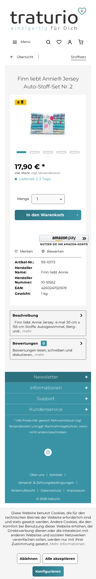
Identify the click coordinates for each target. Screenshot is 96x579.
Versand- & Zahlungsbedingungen (46, 483)
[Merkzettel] (59, 42)
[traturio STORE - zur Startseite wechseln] (48, 19)
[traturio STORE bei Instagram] (48, 452)
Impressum (76, 490)
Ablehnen (29, 558)
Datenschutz (51, 490)
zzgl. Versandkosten (45, 173)
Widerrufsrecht (23, 490)
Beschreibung (25, 315)
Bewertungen (25, 343)
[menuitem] (20, 42)
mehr (26, 331)
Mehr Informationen (67, 544)
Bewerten (55, 251)
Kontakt (56, 475)
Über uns (37, 475)
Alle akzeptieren (60, 558)
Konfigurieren (48, 571)
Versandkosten (20, 426)
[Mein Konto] (70, 42)
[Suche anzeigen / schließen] (48, 42)
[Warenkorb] (81, 42)
